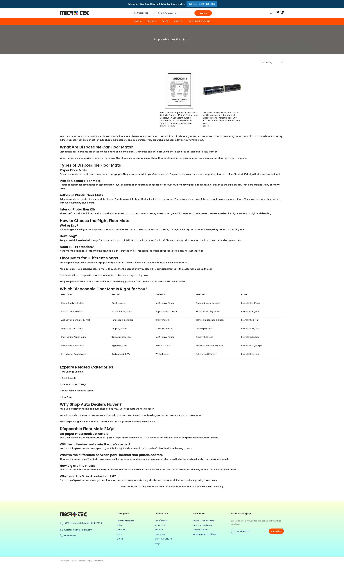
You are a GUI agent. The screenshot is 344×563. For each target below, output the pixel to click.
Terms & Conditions (202, 525)
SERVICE (151, 21)
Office (120, 538)
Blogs (157, 543)
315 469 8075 (70, 535)
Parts (119, 534)
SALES (165, 21)
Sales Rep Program (125, 520)
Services (121, 529)
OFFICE (178, 21)
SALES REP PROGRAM (199, 21)
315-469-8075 (208, 4)
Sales (119, 525)
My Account (160, 525)
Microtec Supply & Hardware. (90, 560)
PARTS (137, 21)
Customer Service (163, 538)
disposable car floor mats (156, 486)
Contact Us (160, 534)
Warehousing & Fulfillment (205, 534)
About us (159, 529)
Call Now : (202, 4)
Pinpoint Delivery (201, 529)
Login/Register (161, 520)
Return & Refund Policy (203, 520)
